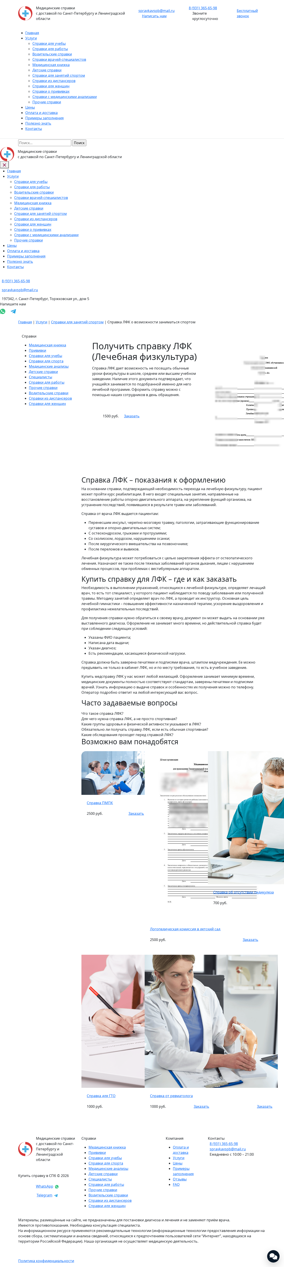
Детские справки (46, 70)
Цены (30, 107)
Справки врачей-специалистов (59, 59)
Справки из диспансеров (53, 80)
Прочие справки (46, 102)
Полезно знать (38, 123)
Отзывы (180, 1179)
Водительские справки (52, 54)
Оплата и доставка (41, 112)
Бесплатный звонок (247, 13)
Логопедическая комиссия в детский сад (185, 929)
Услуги (31, 38)
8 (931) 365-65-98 (224, 1143)
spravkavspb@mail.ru (156, 10)
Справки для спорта (46, 361)
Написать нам (154, 16)
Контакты (33, 128)
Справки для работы (50, 48)
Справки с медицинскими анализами (64, 96)
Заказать (132, 416)
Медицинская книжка (51, 64)
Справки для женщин (50, 86)
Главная (32, 32)
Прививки (37, 350)
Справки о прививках (50, 91)
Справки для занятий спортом (58, 75)
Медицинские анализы (49, 366)
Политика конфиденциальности (46, 1260)
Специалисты (40, 377)
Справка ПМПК (100, 802)
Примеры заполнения (44, 118)
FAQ (176, 1184)
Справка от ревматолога (171, 1095)
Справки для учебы (49, 43)
